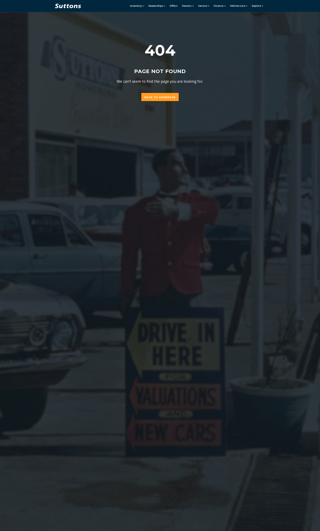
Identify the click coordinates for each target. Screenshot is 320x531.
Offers (173, 5)
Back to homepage (160, 97)
